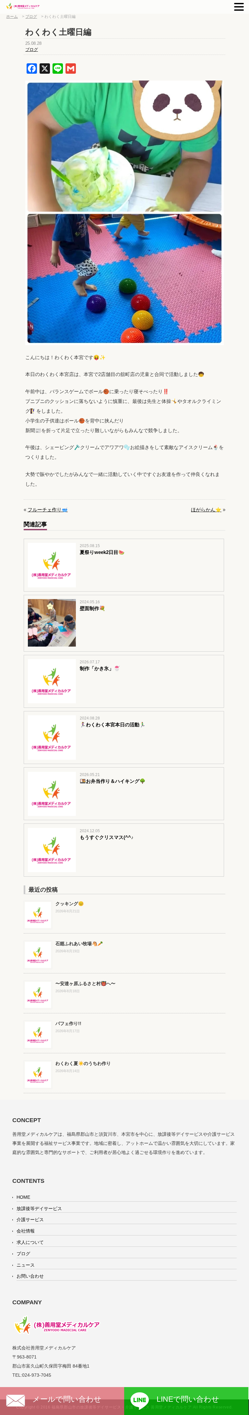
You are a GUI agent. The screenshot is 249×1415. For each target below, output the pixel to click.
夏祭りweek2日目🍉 (102, 552)
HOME (23, 1197)
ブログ (31, 49)
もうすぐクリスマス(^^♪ (107, 837)
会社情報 (26, 1230)
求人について (30, 1242)
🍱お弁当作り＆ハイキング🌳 (113, 781)
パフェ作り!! (68, 1023)
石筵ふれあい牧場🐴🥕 (79, 943)
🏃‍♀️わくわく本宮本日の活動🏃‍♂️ (113, 724)
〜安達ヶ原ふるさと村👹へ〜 (85, 983)
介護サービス (30, 1219)
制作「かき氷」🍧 (100, 668)
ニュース (26, 1265)
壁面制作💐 (92, 608)
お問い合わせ (30, 1276)
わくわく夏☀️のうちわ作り (83, 1063)
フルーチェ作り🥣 (48, 509)
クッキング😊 (69, 903)
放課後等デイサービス (39, 1208)
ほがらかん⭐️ (206, 509)
